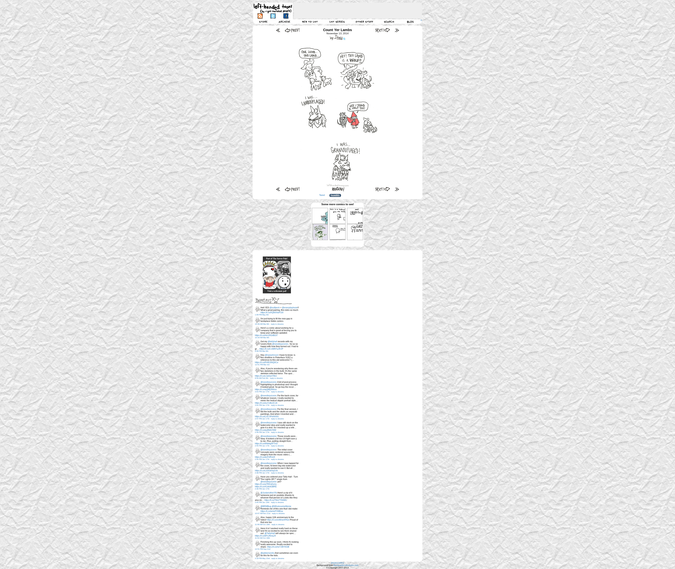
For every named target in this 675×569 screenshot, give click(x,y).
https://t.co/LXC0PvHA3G (267, 416)
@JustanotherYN (269, 493)
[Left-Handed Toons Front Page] (273, 8)
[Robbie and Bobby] (270, 268)
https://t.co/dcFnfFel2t (265, 457)
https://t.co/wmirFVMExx (272, 511)
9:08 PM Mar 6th (261, 351)
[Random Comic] (338, 189)
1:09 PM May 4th (262, 315)
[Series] (337, 21)
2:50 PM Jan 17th (262, 459)
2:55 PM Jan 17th (262, 446)
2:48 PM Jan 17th (262, 473)
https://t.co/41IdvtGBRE (266, 486)
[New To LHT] (309, 21)
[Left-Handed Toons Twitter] (273, 16)
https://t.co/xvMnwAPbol (278, 520)
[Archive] (284, 21)
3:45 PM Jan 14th (262, 502)
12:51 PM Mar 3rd (262, 365)
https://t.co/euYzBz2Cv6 (266, 403)
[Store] (263, 21)
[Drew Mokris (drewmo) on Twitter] (258, 309)
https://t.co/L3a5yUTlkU (266, 376)
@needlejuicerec (280, 344)
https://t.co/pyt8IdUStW (265, 430)
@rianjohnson (271, 355)
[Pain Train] (270, 282)
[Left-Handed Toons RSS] (260, 16)
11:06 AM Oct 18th (262, 524)
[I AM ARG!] (284, 268)
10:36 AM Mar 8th (262, 324)
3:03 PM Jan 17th (262, 392)
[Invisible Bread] (284, 282)
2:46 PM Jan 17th (262, 489)
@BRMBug (266, 506)
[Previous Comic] (292, 30)
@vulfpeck (275, 307)
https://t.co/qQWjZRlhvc (266, 389)
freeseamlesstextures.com (345, 565)
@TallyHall (270, 533)
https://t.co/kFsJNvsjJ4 (265, 536)
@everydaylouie (290, 307)
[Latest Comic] (397, 30)
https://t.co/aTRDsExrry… (267, 484)
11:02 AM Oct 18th (262, 538)
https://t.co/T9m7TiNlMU (275, 500)
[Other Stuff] (364, 21)
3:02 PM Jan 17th (262, 405)
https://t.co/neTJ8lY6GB (278, 547)
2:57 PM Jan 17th (262, 419)
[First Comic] (278, 30)
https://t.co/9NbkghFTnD (266, 443)
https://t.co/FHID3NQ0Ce (266, 362)
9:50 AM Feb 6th (261, 378)
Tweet (322, 195)
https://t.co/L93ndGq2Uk (266, 470)
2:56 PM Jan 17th (262, 432)
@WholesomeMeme (281, 506)
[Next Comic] (382, 30)
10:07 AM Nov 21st (262, 513)
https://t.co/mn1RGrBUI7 (266, 335)
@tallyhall (272, 341)
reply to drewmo (277, 324)
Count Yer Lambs (337, 30)
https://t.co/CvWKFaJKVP (271, 349)
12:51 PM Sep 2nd (262, 549)
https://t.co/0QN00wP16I (272, 312)
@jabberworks (267, 553)
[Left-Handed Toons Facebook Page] (285, 16)
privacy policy (337, 563)
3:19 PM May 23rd (262, 558)
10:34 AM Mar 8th (262, 338)
